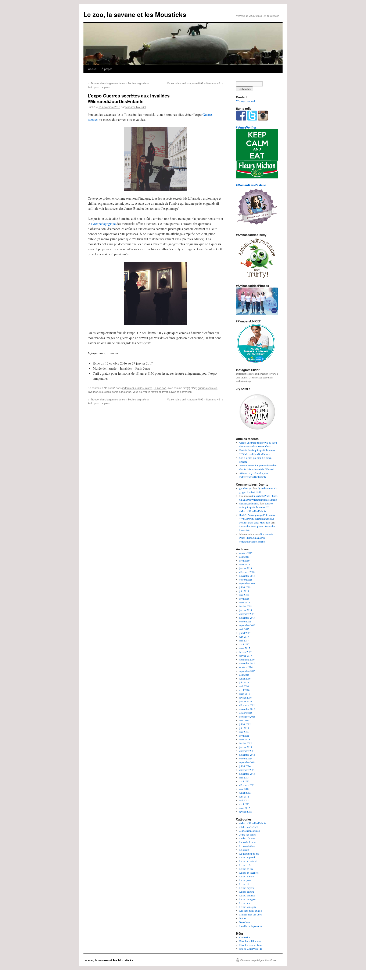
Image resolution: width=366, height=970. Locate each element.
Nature (242, 918)
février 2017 (245, 652)
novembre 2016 (247, 663)
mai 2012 (244, 800)
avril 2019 (244, 560)
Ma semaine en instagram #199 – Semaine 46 (195, 83)
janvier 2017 (245, 655)
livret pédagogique (103, 223)
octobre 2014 (245, 758)
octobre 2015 (245, 712)
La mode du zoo (247, 842)
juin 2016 (244, 682)
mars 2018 (244, 602)
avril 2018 (244, 598)
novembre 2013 (247, 773)
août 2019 (244, 556)
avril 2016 (244, 690)
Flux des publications (250, 941)
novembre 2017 (247, 617)
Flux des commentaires (250, 945)
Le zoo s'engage (247, 895)
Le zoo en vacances (249, 872)
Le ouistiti (244, 849)
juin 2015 (244, 728)
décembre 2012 (247, 785)
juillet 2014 (245, 766)
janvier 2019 (245, 568)
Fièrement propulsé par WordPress (258, 960)
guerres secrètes (207, 388)
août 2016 (244, 674)
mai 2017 (244, 640)
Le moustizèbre (247, 846)
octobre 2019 (245, 553)
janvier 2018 (245, 610)
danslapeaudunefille (249, 503)
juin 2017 (244, 636)
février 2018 (245, 606)
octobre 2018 (245, 579)
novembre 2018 (247, 575)
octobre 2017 (245, 621)
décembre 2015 (247, 705)
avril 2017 (244, 644)
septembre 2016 (247, 671)
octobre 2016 (245, 667)
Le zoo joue (245, 880)
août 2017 (244, 629)
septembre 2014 (247, 762)
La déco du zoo (247, 838)
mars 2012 (244, 808)
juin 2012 (244, 796)
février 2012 (245, 811)
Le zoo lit (244, 884)
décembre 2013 (247, 769)
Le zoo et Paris (246, 876)
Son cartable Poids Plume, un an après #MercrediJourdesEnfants (256, 537)
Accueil (92, 69)
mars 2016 (244, 693)
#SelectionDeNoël (248, 827)
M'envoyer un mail (245, 101)
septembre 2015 (247, 716)
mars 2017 (244, 648)
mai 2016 (244, 686)
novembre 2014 (247, 754)
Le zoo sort (160, 388)
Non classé (244, 922)
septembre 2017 (247, 625)
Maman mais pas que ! (250, 914)
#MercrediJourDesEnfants (137, 388)
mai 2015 (244, 731)
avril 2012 (244, 804)
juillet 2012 (245, 792)
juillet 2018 (245, 587)
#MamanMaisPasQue (251, 185)
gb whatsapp (245, 488)
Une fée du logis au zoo (251, 926)
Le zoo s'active (246, 891)
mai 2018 (244, 594)
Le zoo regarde (246, 887)
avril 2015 (244, 735)
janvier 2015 (245, 747)
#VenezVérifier (246, 127)
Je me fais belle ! (247, 834)
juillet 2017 (245, 632)
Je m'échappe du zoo (249, 830)
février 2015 (245, 743)
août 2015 (244, 720)
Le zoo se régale (247, 899)
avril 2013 (244, 781)
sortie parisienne (121, 391)
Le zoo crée (245, 865)
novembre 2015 (247, 709)
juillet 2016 (245, 678)
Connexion (244, 937)
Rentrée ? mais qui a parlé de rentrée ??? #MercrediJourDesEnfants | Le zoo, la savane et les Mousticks (257, 518)
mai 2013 (244, 777)
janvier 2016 (245, 701)
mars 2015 (244, 739)
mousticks (105, 391)
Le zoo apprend (247, 857)
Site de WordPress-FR (250, 948)
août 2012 (244, 789)
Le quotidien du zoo (249, 853)
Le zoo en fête (246, 868)
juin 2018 (244, 591)
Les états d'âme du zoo (250, 910)
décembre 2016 (247, 659)
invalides (93, 391)
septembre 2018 (247, 583)
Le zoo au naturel (247, 861)
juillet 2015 (245, 724)
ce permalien (184, 391)
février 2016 (245, 697)
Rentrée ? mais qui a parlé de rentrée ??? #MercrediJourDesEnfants (256, 507)
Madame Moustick (135, 107)
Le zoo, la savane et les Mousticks (134, 14)
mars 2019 (244, 564)
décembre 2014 (247, 750)
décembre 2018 (247, 572)
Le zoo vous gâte (247, 906)
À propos (106, 69)
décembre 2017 (247, 613)
